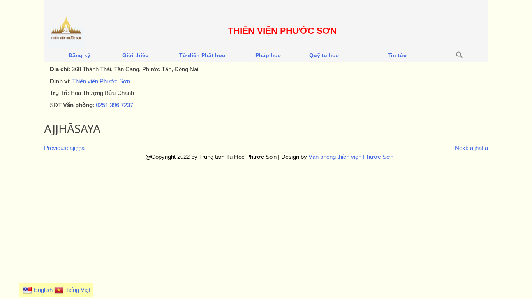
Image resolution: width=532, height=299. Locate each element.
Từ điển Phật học (202, 55)
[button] (459, 55)
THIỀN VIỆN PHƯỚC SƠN (282, 31)
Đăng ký (79, 55)
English (43, 290)
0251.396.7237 (114, 105)
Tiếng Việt (77, 290)
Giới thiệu (135, 55)
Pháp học (268, 55)
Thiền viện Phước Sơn (101, 81)
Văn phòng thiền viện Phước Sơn (350, 156)
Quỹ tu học (324, 55)
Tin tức (397, 55)
